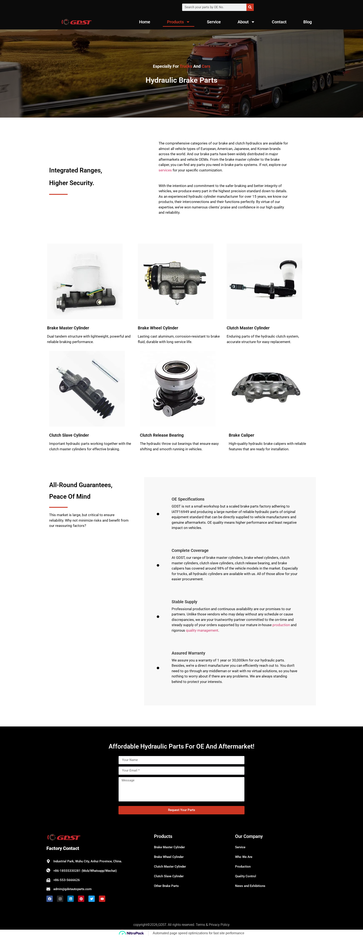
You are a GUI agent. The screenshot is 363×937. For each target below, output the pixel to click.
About (243, 21)
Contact (279, 21)
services (165, 170)
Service (214, 21)
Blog (307, 21)
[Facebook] (49, 899)
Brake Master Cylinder (68, 327)
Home (144, 21)
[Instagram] (60, 899)
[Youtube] (102, 899)
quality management (202, 630)
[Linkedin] (70, 899)
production (281, 625)
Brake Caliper (241, 435)
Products (175, 21)
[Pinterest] (81, 899)
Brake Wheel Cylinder (158, 327)
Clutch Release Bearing (162, 435)
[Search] (250, 7)
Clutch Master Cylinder (248, 327)
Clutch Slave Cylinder (69, 435)
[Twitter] (91, 899)
